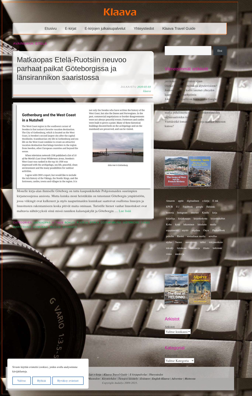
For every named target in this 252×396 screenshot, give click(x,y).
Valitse (21, 380)
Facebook (188, 206)
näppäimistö (172, 230)
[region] (48, 374)
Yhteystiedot (144, 28)
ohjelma (196, 230)
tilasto (206, 248)
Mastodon (94, 378)
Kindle (205, 212)
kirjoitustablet (218, 218)
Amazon (170, 200)
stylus (169, 242)
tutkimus (217, 248)
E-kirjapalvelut (138, 374)
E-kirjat (70, 28)
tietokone (182, 248)
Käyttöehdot (109, 378)
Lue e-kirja (95, 374)
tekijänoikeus (216, 242)
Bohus (70, 222)
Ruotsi (55, 227)
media (213, 224)
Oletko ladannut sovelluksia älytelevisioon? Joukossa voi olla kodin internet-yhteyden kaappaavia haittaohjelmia (191, 90)
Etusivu (51, 28)
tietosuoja (195, 248)
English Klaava (161, 378)
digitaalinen (193, 200)
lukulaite (202, 224)
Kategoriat (171, 356)
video (169, 254)
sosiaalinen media (196, 236)
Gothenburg (111, 222)
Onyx (206, 230)
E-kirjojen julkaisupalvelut (105, 28)
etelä (94, 222)
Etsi (167, 44)
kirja (214, 212)
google (199, 206)
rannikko (40, 227)
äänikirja (179, 254)
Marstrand (22, 227)
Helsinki (210, 206)
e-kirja (82, 222)
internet (195, 212)
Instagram (182, 212)
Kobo (169, 224)
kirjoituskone (200, 218)
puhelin (170, 236)
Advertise (177, 378)
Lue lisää (125, 211)
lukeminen (188, 224)
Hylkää (41, 380)
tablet (203, 242)
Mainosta (190, 378)
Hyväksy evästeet (68, 380)
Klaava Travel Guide (178, 28)
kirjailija (170, 218)
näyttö (185, 230)
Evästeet (145, 378)
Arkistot (170, 327)
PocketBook (218, 230)
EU (177, 206)
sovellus (213, 236)
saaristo (70, 227)
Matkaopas (42, 222)
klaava (147, 91)
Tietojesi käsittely (128, 378)
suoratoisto (191, 242)
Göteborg (131, 222)
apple (181, 200)
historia (170, 212)
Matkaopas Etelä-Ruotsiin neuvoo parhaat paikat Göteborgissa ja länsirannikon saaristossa (71, 68)
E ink (215, 200)
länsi (145, 222)
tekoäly (170, 248)
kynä (177, 224)
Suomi (178, 242)
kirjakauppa (184, 218)
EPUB (169, 206)
